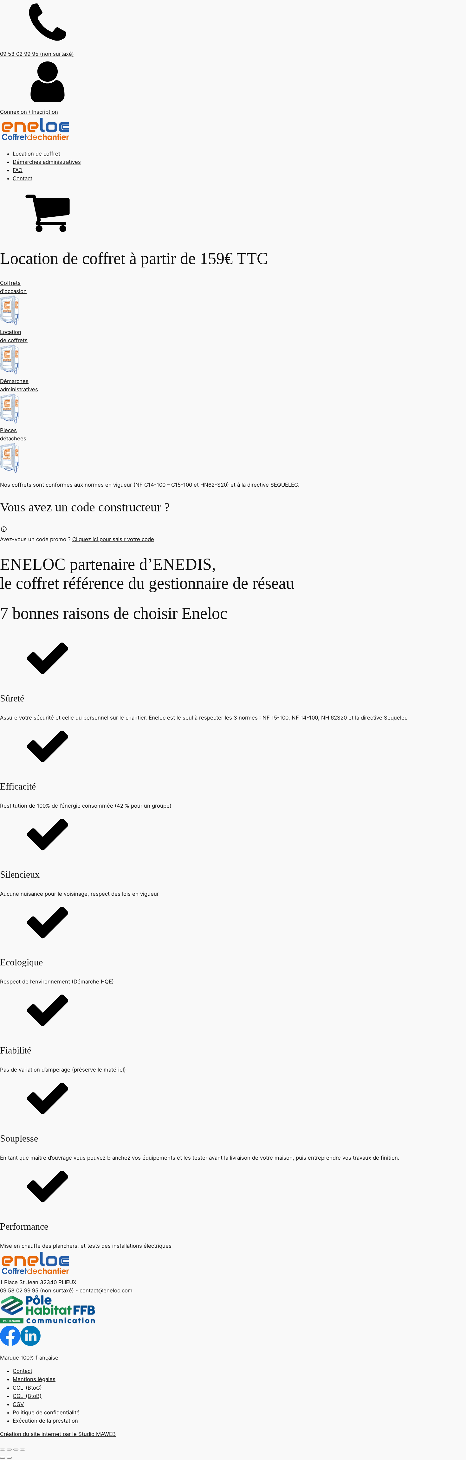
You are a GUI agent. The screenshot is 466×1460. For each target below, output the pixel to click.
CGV (18, 1404)
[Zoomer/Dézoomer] (2, 1449)
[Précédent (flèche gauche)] (2, 1458)
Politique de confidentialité (46, 1412)
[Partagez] (15, 1449)
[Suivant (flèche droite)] (9, 1458)
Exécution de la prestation (45, 1421)
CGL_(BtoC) (27, 1388)
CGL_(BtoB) (27, 1396)
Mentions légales (34, 1379)
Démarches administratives (47, 162)
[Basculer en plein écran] (9, 1449)
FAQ (18, 170)
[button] (233, 87)
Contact (22, 178)
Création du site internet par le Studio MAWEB (58, 1434)
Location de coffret (36, 153)
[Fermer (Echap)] (22, 1449)
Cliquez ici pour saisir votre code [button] (113, 539)
